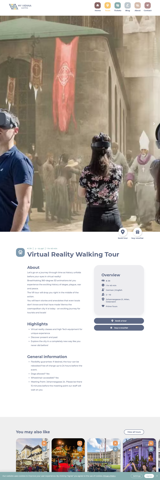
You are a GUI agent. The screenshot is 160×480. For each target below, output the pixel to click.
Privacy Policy (109, 476)
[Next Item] (154, 124)
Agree (149, 476)
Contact (148, 10)
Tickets (117, 10)
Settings (137, 476)
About (138, 10)
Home (98, 10)
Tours (107, 10)
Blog (127, 10)
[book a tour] (122, 232)
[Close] (157, 476)
